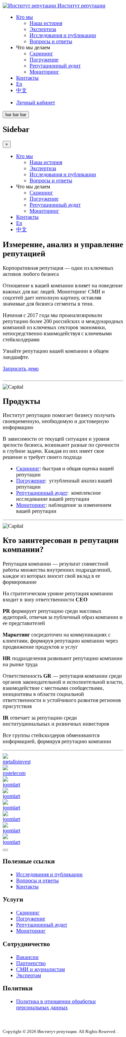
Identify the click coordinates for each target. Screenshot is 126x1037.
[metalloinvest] (17, 761)
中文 (21, 90)
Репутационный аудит (55, 66)
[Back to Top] (5, 850)
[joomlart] (11, 784)
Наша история (46, 23)
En (19, 84)
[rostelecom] (14, 773)
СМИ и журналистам (40, 969)
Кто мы (24, 17)
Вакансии (27, 957)
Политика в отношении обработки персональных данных (56, 1004)
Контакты (27, 78)
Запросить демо (21, 368)
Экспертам (28, 975)
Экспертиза (43, 29)
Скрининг (41, 53)
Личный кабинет (35, 102)
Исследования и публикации (63, 35)
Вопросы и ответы (51, 41)
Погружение (44, 59)
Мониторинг (44, 72)
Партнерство (31, 963)
